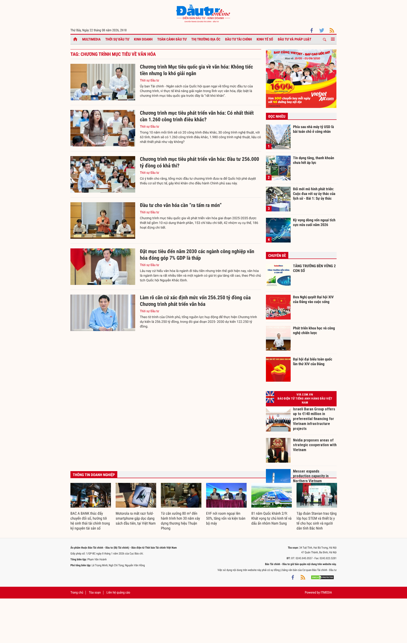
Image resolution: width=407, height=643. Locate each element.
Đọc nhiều (276, 116)
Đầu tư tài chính (238, 39)
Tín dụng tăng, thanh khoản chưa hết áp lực (313, 160)
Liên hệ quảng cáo (118, 592)
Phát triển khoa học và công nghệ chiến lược (314, 330)
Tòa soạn (95, 592)
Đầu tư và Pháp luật (294, 39)
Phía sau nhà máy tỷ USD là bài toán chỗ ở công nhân (313, 129)
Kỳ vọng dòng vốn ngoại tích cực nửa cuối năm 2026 (314, 222)
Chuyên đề (277, 255)
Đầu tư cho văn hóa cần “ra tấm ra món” (181, 205)
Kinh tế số (265, 39)
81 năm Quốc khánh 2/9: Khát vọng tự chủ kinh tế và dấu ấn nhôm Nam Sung (271, 518)
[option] (90, 507)
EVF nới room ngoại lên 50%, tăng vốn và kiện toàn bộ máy (225, 518)
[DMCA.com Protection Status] (322, 577)
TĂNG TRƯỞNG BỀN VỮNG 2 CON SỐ (314, 268)
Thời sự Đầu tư (117, 39)
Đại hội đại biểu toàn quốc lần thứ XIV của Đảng (312, 361)
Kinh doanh (143, 39)
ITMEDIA (326, 592)
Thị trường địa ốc (205, 39)
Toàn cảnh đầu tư (172, 39)
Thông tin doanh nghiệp (94, 475)
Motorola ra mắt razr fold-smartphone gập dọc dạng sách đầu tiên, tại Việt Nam (136, 518)
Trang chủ (76, 592)
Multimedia (91, 39)
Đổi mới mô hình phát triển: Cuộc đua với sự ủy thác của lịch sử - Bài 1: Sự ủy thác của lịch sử (314, 193)
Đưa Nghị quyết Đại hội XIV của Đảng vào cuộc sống (313, 299)
